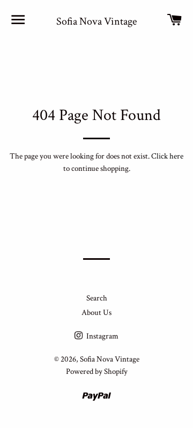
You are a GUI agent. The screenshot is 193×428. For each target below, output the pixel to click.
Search (96, 298)
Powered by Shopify (97, 371)
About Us (96, 312)
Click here (167, 156)
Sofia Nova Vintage (96, 21)
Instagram (101, 336)
